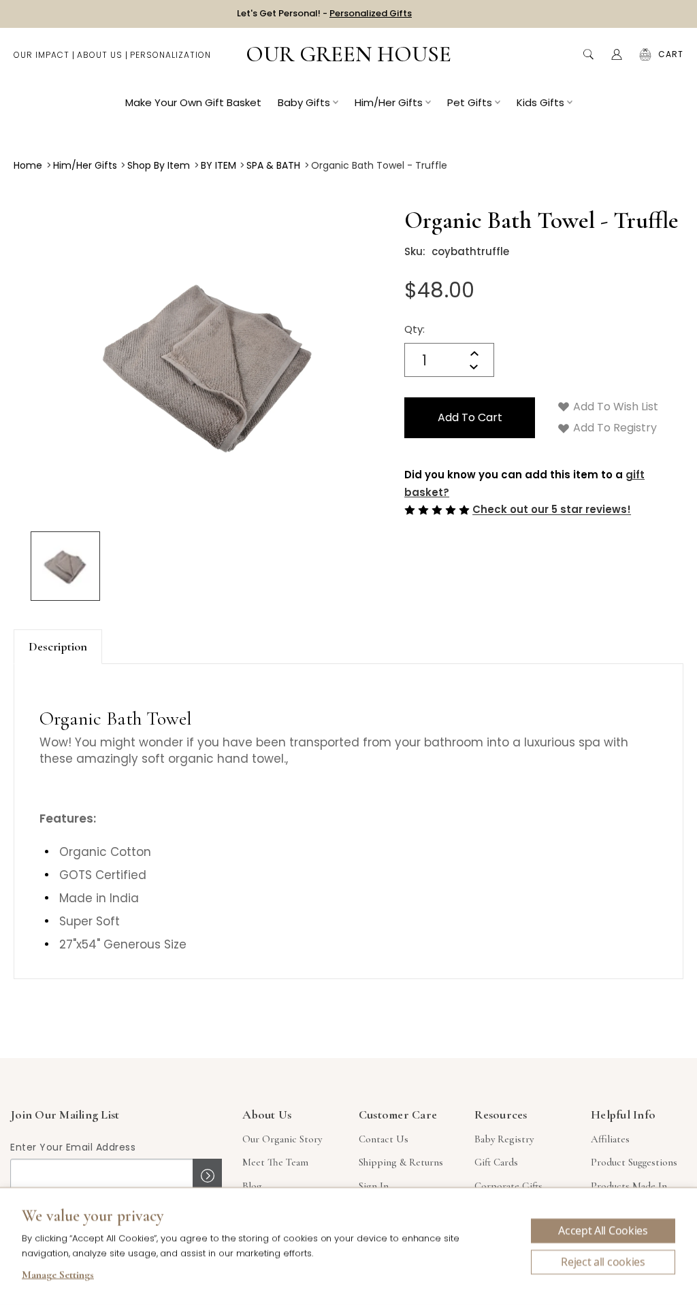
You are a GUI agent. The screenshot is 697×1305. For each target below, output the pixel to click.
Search (588, 54)
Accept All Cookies (602, 1230)
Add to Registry (613, 427)
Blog (252, 1186)
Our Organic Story (282, 1139)
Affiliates (610, 1139)
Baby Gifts (304, 102)
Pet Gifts (469, 102)
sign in (374, 1186)
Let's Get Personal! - (324, 13)
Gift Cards (496, 1162)
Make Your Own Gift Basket (193, 102)
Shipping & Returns (401, 1162)
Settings (58, 1276)
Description (58, 646)
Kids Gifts (540, 102)
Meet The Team (275, 1162)
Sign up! (207, 1176)
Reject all (603, 1262)
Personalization (170, 55)
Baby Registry (504, 1139)
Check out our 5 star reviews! (551, 510)
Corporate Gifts (508, 1186)
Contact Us (383, 1139)
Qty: (414, 329)
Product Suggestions (634, 1162)
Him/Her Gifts (389, 102)
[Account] (616, 54)
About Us (100, 55)
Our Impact (41, 55)
